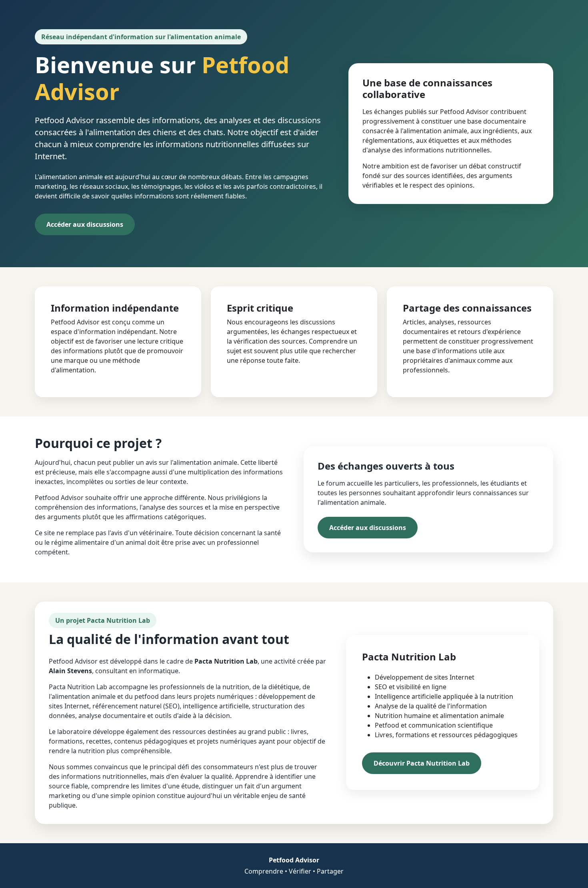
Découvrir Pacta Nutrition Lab (422, 763)
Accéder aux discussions (84, 224)
